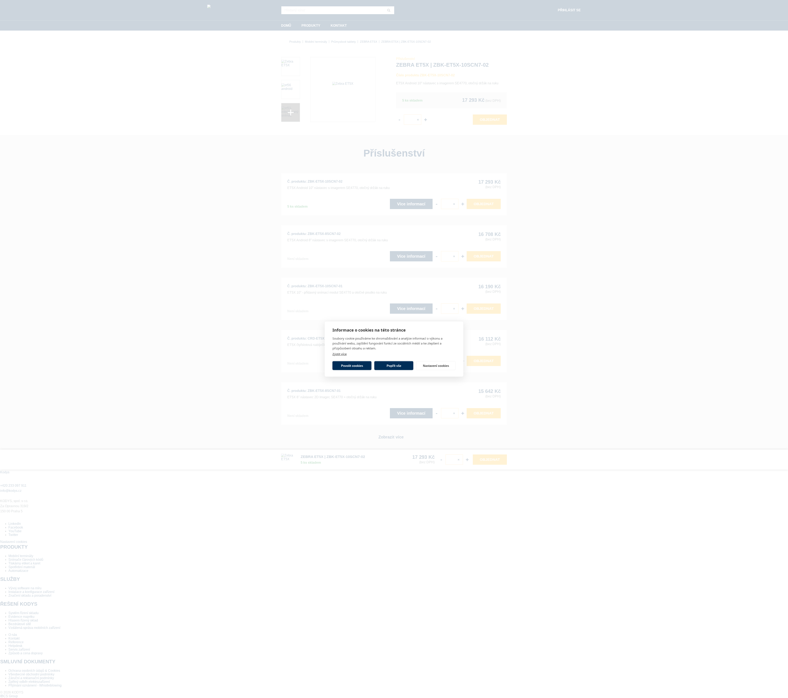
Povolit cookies (352, 365)
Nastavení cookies (436, 365)
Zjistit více (339, 354)
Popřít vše (394, 365)
